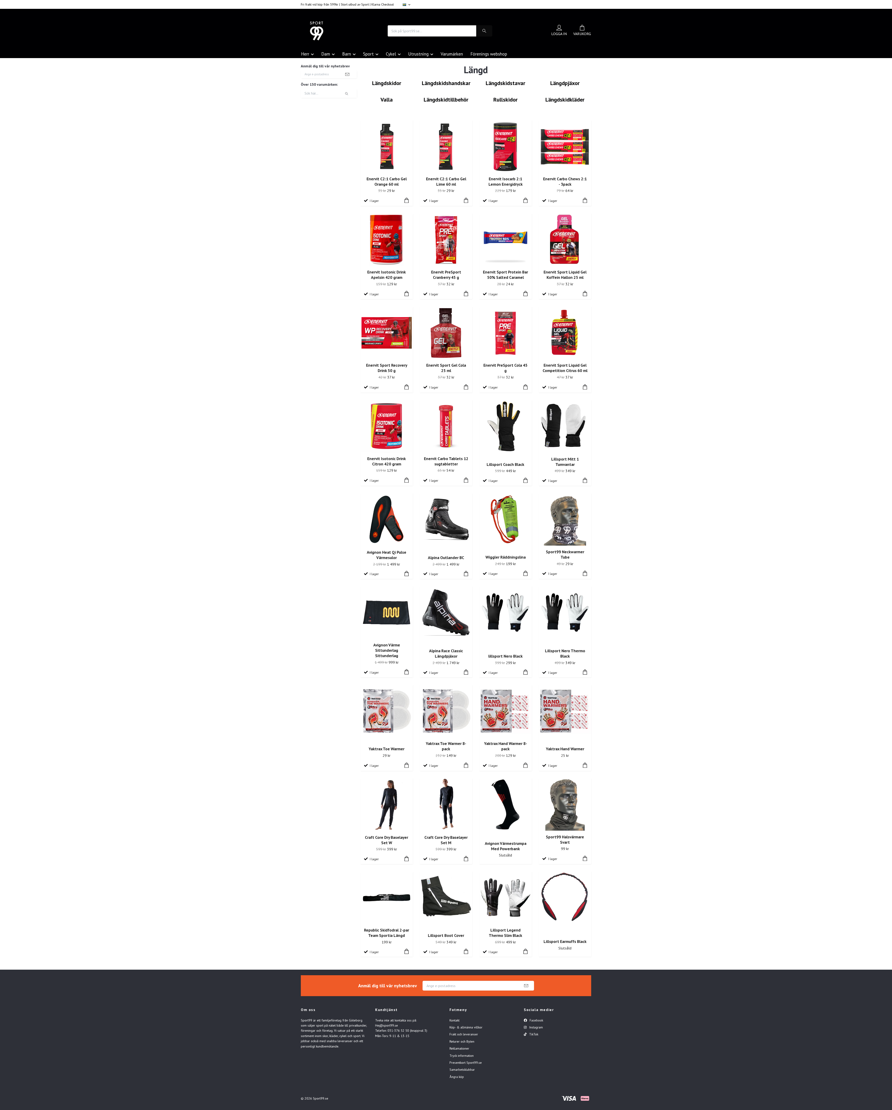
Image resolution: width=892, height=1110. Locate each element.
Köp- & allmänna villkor (465, 1027)
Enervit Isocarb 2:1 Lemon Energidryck (506, 181)
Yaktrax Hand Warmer (565, 748)
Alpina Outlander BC (446, 557)
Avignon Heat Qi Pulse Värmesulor (386, 555)
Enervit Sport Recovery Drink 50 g (386, 367)
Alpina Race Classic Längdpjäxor (446, 653)
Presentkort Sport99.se (465, 1063)
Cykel (391, 54)
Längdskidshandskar (446, 83)
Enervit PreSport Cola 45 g (505, 367)
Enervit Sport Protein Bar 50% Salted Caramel (505, 274)
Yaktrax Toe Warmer (386, 748)
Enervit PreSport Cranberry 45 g (446, 274)
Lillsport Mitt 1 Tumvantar (565, 461)
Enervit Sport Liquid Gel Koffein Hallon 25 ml (565, 274)
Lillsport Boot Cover (446, 935)
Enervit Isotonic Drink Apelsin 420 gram (386, 274)
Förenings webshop (488, 54)
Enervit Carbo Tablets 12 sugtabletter (446, 461)
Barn (346, 54)
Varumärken (452, 54)
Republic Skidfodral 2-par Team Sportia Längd (386, 932)
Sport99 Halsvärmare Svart (565, 839)
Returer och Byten (461, 1041)
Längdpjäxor (565, 83)
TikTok (533, 1034)
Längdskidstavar (505, 83)
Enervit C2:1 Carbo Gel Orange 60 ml (387, 181)
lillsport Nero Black (505, 656)
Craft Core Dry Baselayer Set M (446, 840)
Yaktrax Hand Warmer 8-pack (505, 746)
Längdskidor (386, 83)
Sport (368, 54)
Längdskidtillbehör (446, 99)
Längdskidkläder (564, 99)
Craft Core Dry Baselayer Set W (386, 840)
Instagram (535, 1027)
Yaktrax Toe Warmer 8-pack (446, 746)
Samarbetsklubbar (462, 1069)
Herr (305, 54)
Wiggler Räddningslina (505, 557)
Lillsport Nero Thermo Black (565, 653)
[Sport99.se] (316, 30)
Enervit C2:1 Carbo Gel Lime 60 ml (446, 181)
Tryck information (461, 1056)
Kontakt (454, 1020)
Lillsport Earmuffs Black (565, 941)
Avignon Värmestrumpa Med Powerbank (505, 846)
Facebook (536, 1020)
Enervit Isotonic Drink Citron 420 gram (386, 461)
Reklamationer (459, 1048)
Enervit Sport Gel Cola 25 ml (446, 367)
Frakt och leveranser (463, 1034)
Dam (325, 54)
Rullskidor (505, 99)
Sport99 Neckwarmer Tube (565, 554)
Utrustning (418, 54)
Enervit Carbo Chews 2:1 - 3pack (565, 181)
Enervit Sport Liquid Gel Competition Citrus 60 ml (565, 367)
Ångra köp (456, 1077)
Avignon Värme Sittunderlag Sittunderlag (386, 650)
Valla (386, 99)
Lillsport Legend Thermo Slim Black (505, 932)
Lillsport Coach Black (505, 464)
